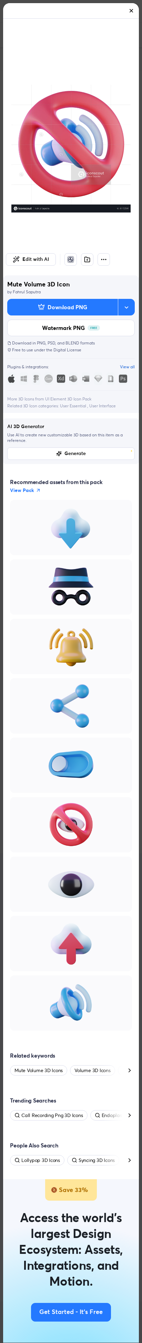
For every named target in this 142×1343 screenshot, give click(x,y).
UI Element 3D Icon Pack (68, 398)
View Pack (22, 490)
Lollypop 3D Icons (40, 1160)
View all (127, 366)
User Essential (73, 405)
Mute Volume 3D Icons (38, 1070)
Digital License (67, 349)
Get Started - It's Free (71, 1312)
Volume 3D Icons (92, 1070)
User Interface (102, 405)
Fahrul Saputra (27, 291)
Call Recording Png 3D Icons (52, 1115)
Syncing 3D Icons (97, 1160)
